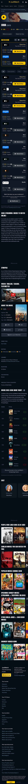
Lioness (4, 704)
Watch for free (20, 34)
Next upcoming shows (7, 760)
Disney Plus (5, 721)
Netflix (3, 715)
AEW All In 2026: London (8, 753)
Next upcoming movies (7, 744)
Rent (25, 71)
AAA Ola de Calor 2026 (7, 749)
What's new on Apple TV (8, 735)
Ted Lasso (4, 702)
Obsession (4, 684)
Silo (3, 708)
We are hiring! (6, 675)
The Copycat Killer (6, 751)
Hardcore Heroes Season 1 (8, 767)
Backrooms (4, 686)
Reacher (4, 706)
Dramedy (8, 361)
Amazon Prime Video (7, 717)
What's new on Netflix (7, 731)
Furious (4, 699)
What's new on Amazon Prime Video (11, 733)
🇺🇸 (23, 39)
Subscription (11, 71)
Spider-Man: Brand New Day (9, 688)
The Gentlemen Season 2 (8, 765)
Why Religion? (5, 755)
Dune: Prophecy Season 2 (8, 762)
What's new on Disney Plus (8, 737)
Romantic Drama (15, 361)
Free (19, 71)
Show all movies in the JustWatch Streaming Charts (14, 471)
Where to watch (7, 34)
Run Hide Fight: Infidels (7, 747)
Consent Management (19, 675)
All (3, 71)
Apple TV (4, 719)
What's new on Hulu (7, 739)
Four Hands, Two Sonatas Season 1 (10, 772)
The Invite (4, 692)
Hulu (3, 724)
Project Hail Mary (6, 690)
